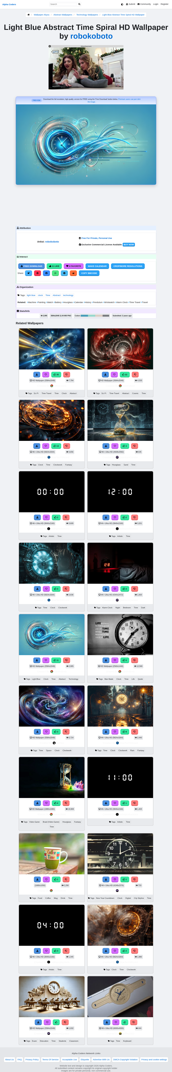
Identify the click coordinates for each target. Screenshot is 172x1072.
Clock (64, 393)
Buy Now (129, 244)
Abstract (56, 295)
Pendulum (97, 302)
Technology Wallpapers (87, 15)
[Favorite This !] (46, 517)
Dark (143, 608)
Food (40, 898)
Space (48, 751)
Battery (58, 302)
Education (44, 1041)
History (88, 302)
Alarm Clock (121, 302)
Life (133, 679)
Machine (32, 302)
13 (57, 446)
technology (68, 295)
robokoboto (91, 36)
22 (125, 374)
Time (48, 295)
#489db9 (84, 316)
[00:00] (51, 511)
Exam (34, 1041)
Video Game (34, 822)
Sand (126, 465)
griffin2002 (128, 1033)
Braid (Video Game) (51, 822)
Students (62, 1041)
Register (164, 4)
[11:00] (120, 797)
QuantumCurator (128, 457)
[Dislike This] (66, 517)
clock (40, 295)
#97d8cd (91, 316)
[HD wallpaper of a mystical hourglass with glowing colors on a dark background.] (51, 797)
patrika (60, 743)
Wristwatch (109, 302)
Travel (144, 302)
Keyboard (127, 1041)
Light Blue (36, 679)
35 (57, 374)
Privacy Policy (32, 1059)
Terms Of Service (50, 1059)
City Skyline (139, 898)
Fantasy (68, 465)
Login (155, 4)
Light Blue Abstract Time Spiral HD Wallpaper (123, 15)
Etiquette (85, 1059)
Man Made (108, 679)
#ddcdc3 (99, 316)
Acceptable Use (69, 1059)
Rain (132, 751)
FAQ (20, 1059)
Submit (131, 4)
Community (145, 4)
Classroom (73, 1041)
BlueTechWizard (60, 457)
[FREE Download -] (37, 517)
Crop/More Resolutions (127, 266)
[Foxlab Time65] (120, 1016)
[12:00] (120, 511)
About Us (9, 1059)
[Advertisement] (86, 204)
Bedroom (127, 608)
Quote (140, 679)
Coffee (48, 898)
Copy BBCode (89, 273)
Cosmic (135, 393)
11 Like (55, 266)
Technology (73, 679)
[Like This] (124, 1022)
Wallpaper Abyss (41, 15)
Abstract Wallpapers (63, 15)
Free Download (32, 266)
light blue (31, 295)
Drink (63, 898)
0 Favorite (74, 266)
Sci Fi (36, 393)
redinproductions (60, 528)
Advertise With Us (101, 1059)
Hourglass (67, 302)
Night (117, 608)
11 (57, 660)
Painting (41, 302)
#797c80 (106, 316)
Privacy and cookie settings (154, 1059)
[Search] (79, 4)
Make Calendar (97, 266)
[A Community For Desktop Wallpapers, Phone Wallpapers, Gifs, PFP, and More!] (28, 15)
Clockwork (57, 465)
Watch (50, 302)
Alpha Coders (9, 4)
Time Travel (134, 302)
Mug (56, 898)
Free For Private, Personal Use (96, 238)
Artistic (51, 536)
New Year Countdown (105, 898)
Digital (128, 898)
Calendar (78, 302)
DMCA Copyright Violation (125, 1059)
